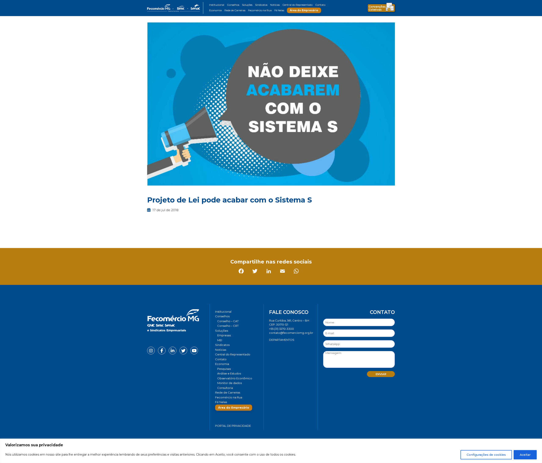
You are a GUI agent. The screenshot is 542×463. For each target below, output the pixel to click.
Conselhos (233, 4)
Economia (215, 10)
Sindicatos (261, 4)
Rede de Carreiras (234, 10)
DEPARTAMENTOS (281, 339)
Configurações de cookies (486, 455)
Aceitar (525, 455)
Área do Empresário (304, 10)
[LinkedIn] (179, 233)
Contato (320, 4)
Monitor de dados (229, 383)
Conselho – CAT (228, 321)
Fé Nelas (279, 10)
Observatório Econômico (234, 378)
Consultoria (225, 388)
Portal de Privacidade (233, 425)
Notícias (275, 4)
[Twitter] (165, 233)
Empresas (224, 335)
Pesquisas (224, 368)
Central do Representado (297, 4)
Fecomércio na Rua (260, 10)
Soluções (247, 4)
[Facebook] (151, 233)
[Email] (192, 233)
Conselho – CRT (228, 325)
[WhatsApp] (206, 233)
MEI (219, 340)
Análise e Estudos (229, 373)
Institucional (216, 4)
